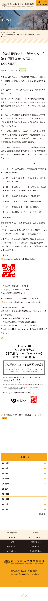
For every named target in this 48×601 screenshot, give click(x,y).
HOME (12, 542)
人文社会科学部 (12, 532)
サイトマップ (36, 546)
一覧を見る (41, 514)
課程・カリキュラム (36, 537)
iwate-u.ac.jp (22, 329)
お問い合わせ (36, 542)
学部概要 (12, 537)
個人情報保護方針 (36, 551)
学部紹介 (36, 532)
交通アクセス (12, 546)
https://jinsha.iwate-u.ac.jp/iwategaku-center (23, 302)
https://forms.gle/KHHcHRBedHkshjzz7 (20, 258)
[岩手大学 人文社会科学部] (18, 5)
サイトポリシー (12, 551)
